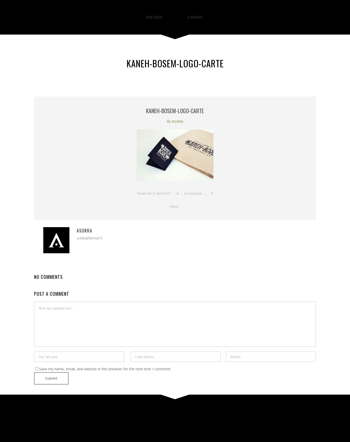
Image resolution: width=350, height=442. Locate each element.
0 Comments (193, 193)
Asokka (177, 121)
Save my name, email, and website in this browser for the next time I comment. (105, 368)
